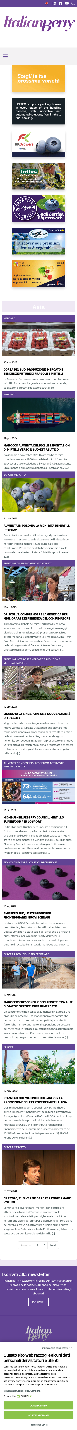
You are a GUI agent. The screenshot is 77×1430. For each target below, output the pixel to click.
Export (8, 474)
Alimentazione (14, 763)
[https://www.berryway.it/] (38, 211)
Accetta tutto (38, 1405)
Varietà (47, 563)
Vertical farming (15, 663)
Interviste (24, 659)
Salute (21, 766)
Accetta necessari (38, 1415)
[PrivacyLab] (24, 1396)
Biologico (10, 862)
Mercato (9, 318)
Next (53, 1245)
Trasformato (40, 954)
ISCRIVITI (38, 1302)
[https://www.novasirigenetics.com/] (38, 81)
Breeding (10, 563)
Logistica (34, 862)
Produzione (52, 659)
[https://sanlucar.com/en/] (38, 244)
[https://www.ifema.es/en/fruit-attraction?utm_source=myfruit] (38, 276)
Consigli (30, 763)
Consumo (23, 563)
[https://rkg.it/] (38, 146)
